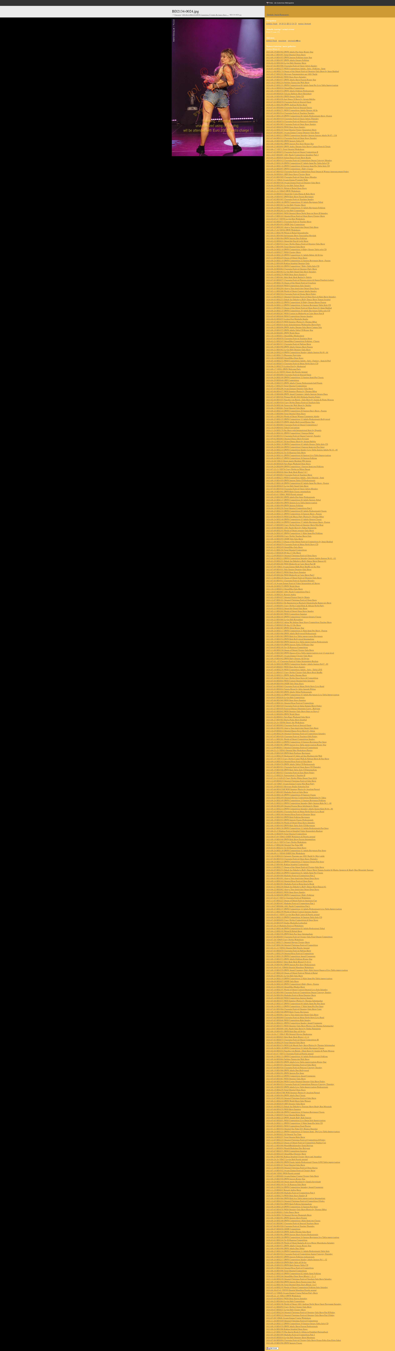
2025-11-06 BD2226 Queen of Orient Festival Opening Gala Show (294, 577)
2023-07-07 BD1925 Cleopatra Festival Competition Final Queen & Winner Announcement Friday (307, 171)
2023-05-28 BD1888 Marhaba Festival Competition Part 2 (290, 875)
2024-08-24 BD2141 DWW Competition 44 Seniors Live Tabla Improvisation (298, 455)
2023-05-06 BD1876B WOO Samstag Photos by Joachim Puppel (293, 789)
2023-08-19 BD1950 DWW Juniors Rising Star (285, 1178)
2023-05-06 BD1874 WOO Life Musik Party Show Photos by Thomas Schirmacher (300, 1045)
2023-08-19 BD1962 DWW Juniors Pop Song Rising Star (290, 143)
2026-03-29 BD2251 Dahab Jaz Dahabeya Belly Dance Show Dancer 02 (296, 561)
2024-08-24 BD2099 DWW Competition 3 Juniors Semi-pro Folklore (295, 466)
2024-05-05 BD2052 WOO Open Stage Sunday (285, 892)
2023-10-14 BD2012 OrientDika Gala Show (284, 588)
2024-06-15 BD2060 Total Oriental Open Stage (286, 413)
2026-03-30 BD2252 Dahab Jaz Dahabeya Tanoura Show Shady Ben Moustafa (299, 1106)
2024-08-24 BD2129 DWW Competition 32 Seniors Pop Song (292, 1206)
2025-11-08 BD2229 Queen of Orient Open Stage (286, 257)
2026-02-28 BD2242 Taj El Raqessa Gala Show (286, 452)
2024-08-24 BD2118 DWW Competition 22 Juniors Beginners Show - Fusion (298, 260)
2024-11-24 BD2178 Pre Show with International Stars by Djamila (293, 430)
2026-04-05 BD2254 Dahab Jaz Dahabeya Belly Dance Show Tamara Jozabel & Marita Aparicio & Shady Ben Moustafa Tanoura (319, 870)
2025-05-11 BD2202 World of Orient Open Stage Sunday (290, 611)
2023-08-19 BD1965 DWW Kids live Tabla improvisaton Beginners (294, 636)
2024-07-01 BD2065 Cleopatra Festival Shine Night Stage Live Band (295, 686)
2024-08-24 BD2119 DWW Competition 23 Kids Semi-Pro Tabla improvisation (299, 978)
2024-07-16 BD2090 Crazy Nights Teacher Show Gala (288, 536)
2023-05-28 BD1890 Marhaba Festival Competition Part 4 (290, 1192)
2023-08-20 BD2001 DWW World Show (283, 332)
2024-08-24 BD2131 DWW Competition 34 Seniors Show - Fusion (294, 513)
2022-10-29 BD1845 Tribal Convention (282, 427)
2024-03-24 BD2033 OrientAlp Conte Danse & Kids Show (290, 193)
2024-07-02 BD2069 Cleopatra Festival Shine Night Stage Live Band (295, 1017)
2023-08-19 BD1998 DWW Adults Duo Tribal (285, 1248)
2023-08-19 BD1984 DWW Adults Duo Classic (286, 1095)
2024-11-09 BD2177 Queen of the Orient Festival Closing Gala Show (295, 867)
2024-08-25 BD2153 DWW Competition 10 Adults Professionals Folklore (297, 1056)
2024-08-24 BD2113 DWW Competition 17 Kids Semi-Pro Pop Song (295, 1006)
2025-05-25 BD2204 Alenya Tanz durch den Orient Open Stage (292, 288)
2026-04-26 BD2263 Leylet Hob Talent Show (285, 185)
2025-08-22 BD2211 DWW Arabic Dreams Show (286, 675)
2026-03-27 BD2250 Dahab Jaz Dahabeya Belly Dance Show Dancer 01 (296, 886)
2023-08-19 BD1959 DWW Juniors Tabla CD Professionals (290, 480)
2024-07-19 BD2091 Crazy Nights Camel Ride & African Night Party (295, 605)
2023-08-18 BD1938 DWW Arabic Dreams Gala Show (288, 1231)
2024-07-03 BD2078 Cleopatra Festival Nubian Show (288, 950)
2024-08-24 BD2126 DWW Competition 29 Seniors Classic (291, 794)
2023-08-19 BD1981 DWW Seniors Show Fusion (286, 1217)
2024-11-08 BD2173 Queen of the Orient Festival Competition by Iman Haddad (299, 541)
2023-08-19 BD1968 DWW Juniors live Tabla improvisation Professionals (297, 641)
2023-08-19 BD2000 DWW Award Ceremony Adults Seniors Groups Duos (297, 394)
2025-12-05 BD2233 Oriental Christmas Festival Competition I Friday (295, 1201)
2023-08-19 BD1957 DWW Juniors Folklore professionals (290, 1256)
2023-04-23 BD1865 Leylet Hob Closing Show (286, 204)
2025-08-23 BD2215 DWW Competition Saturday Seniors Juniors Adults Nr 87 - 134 (301, 135)
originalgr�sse (294, 40)
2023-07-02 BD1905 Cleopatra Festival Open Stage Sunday (291, 124)
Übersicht (177, 15)
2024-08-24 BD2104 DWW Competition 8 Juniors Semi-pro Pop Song (295, 447)
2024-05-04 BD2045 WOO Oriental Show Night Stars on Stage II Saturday (297, 213)
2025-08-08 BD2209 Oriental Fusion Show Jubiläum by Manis (292, 806)
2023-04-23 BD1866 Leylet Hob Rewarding (284, 619)
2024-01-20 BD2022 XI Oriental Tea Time (283, 1134)
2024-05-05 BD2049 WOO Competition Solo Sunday (288, 285)
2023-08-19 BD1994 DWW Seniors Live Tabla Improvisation (291, 502)
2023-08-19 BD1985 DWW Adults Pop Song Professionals (290, 497)
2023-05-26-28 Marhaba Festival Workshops (285, 925)
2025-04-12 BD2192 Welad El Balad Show (284, 931)
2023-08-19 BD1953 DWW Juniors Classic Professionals (289, 819)
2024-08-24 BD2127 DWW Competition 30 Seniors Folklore (291, 458)
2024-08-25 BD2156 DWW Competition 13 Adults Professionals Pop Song (297, 828)
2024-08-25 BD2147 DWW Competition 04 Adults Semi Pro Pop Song (295, 1003)
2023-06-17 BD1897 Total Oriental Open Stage (286, 54)
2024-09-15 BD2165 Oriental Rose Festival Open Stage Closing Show (295, 216)
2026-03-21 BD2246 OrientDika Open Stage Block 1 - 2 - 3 (291, 1276)
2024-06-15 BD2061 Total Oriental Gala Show (285, 408)
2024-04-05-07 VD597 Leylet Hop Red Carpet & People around (293, 914)
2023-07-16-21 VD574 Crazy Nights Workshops (286, 842)
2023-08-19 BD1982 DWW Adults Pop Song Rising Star (289, 51)
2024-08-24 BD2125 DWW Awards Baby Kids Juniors (288, 1117)
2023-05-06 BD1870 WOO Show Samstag (283, 1109)
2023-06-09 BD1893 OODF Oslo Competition (285, 224)
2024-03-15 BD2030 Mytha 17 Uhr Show (283, 552)
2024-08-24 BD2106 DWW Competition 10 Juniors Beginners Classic (295, 1112)
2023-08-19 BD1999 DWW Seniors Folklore (284, 505)
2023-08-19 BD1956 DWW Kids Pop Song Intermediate (289, 934)
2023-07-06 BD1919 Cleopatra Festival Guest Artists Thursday (292, 118)
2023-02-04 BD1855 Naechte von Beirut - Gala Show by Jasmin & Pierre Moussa (300, 399)
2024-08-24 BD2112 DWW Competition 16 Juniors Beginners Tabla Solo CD (298, 305)
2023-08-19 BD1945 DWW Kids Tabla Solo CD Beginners (290, 825)
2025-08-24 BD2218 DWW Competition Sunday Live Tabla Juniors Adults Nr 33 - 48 (302, 449)
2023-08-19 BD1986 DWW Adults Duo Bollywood (287, 1070)
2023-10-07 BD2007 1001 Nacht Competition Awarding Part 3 (292, 154)
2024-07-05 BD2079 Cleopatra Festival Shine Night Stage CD (292, 544)
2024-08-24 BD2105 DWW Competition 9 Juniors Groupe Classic (293, 616)
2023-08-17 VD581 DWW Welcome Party (283, 369)
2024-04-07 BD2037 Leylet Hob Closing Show (286, 1309)
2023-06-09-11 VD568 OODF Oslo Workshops (285, 853)
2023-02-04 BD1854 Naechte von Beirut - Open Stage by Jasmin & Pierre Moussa (300, 1050)
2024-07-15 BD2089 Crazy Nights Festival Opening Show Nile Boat (294, 524)
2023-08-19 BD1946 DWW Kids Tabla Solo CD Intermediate (291, 769)
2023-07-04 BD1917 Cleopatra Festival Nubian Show (288, 344)
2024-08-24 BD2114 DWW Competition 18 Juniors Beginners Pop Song (296, 742)
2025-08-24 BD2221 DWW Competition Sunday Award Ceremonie (294, 1023)
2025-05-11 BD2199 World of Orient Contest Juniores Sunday (292, 911)
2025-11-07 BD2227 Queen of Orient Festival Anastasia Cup (291, 900)
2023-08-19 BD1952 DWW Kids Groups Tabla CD (287, 1265)
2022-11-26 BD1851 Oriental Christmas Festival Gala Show (291, 1064)
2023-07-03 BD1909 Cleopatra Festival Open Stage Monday (291, 177)
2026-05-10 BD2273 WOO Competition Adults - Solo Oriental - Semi (295, 477)
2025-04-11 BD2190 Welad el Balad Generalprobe (287, 232)
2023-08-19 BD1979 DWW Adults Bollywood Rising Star (290, 421)
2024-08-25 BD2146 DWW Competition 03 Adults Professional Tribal (295, 928)
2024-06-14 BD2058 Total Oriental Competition (286, 833)
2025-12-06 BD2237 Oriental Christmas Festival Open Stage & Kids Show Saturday (301, 296)
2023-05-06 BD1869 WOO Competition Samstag (286, 614)
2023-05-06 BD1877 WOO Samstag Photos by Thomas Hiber (291, 391)
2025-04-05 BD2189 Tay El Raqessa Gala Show (286, 1184)
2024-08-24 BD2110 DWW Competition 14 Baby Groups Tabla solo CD (296, 249)
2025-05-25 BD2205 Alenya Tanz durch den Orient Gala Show (292, 227)
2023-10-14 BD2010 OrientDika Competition (285, 88)
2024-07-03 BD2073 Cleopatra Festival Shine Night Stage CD (292, 363)
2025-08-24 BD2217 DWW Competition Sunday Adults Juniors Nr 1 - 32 (296, 1259)
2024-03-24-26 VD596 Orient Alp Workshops (285, 722)
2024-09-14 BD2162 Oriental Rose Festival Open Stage (289, 881)
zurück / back (271, 23)
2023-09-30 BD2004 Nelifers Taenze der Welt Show (287, 1059)
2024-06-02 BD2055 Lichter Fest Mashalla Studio (287, 319)
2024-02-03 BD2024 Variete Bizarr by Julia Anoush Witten (291, 689)
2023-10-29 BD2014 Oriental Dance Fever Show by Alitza (290, 730)
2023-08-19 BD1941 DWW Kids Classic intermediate (288, 491)
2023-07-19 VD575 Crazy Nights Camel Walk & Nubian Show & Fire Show (297, 758)
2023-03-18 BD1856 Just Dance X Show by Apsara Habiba (290, 99)
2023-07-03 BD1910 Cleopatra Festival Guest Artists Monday (292, 488)
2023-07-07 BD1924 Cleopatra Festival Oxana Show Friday (291, 293)
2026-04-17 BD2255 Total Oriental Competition (286, 385)
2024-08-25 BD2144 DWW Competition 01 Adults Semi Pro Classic (294, 872)
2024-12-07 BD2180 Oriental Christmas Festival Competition (292, 945)
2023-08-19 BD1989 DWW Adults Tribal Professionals (289, 691)
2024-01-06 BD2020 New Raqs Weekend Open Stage (288, 463)
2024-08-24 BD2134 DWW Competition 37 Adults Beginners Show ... (205, 15)
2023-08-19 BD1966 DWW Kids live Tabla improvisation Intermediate (295, 1198)
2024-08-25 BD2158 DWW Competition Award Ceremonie (290, 956)
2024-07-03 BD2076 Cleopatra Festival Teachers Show (289, 338)
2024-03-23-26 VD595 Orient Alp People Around (287, 371)
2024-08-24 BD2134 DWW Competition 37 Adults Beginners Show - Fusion (298, 522)
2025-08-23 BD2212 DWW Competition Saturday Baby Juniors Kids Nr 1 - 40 (298, 803)
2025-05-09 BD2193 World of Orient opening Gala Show (290, 530)
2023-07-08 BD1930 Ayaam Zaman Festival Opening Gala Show (293, 182)
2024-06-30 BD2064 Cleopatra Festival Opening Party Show (291, 268)
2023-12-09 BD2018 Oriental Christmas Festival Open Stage (291, 555)
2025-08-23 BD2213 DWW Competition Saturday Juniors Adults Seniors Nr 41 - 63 (301, 558)
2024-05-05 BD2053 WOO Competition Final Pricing (288, 1126)
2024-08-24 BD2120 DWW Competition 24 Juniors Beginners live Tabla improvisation (302, 1237)
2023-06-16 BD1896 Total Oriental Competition (286, 1270)
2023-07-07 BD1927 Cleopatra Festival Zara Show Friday (290, 772)
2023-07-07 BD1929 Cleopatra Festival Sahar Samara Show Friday (294, 705)
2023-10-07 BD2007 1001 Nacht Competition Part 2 (288, 591)
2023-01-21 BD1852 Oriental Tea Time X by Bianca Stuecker (292, 1128)
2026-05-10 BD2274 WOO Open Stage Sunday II (286, 1195)
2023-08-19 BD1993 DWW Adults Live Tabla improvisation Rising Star (296, 1062)
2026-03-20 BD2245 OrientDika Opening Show (286, 1153)
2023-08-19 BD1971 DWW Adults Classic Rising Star (288, 1245)
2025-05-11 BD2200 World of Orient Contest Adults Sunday (291, 291)
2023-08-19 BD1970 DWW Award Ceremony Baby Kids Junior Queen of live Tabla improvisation (307, 970)
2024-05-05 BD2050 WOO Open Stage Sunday (285, 127)
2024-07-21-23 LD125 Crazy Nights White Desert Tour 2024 (291, 778)
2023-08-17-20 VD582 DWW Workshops (283, 229)
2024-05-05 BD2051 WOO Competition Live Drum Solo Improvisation (296, 1120)
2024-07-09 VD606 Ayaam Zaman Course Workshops (288, 1318)
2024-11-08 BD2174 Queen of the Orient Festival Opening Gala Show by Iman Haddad (302, 71)
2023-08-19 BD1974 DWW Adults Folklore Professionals (290, 90)
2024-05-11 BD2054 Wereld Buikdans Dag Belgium (288, 1148)
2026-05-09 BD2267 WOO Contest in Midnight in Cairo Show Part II (295, 313)
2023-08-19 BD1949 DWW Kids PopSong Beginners (288, 753)
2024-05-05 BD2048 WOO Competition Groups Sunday (289, 316)
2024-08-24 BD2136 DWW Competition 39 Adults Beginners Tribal (294, 202)
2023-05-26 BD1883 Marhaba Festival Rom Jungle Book (290, 883)
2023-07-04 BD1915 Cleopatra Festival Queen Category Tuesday (293, 435)
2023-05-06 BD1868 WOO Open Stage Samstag (286, 700)
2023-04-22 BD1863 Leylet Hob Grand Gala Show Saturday (291, 271)
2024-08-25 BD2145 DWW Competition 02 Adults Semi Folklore (293, 1273)
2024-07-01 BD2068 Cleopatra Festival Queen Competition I (291, 424)
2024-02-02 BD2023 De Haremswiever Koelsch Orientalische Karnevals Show (298, 602)
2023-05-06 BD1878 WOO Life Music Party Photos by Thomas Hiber (295, 516)
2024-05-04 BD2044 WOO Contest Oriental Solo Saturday (290, 680)
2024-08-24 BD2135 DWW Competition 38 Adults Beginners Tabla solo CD (298, 310)
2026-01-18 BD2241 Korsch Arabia (281, 594)
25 (296, 23)
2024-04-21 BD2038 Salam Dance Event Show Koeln (288, 157)
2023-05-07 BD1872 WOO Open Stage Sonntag (286, 572)
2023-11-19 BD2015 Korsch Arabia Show (283, 1190)
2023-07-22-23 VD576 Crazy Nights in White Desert (288, 469)
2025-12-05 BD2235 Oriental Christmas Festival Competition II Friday (295, 1139)
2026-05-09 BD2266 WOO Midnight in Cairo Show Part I (290, 575)
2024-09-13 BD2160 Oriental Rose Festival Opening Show (290, 814)
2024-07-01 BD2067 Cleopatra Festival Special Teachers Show (292, 1223)
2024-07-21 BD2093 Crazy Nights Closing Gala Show (289, 1306)
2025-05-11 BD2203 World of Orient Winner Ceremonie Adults (292, 416)
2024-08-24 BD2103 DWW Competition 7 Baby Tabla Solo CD (292, 266)
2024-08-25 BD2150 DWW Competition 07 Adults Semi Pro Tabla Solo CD (297, 163)
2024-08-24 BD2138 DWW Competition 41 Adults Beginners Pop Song (296, 850)
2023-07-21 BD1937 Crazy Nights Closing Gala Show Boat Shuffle (294, 672)
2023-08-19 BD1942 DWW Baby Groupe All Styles (287, 658)
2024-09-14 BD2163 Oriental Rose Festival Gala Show (289, 761)
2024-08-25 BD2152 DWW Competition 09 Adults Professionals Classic (296, 511)
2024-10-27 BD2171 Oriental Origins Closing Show (288, 942)
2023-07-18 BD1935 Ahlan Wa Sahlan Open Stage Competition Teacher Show (299, 622)
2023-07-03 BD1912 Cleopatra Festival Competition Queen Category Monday (299, 160)
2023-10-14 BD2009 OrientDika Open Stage (284, 357)
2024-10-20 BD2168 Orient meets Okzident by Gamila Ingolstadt (293, 1181)
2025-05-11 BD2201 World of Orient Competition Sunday (290, 739)
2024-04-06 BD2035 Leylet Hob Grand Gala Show (287, 485)
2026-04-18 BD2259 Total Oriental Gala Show (285, 1042)
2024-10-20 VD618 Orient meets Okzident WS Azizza (288, 460)
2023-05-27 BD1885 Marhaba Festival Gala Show (287, 792)
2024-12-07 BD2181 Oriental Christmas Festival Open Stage (291, 600)
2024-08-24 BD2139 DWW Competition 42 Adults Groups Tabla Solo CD (297, 444)
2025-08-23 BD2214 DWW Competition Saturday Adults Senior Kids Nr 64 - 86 (299, 808)
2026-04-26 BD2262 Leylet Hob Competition (285, 210)
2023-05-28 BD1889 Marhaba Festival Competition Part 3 (290, 1334)
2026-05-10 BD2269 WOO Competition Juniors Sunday (289, 998)
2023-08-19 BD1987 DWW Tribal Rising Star (285, 627)
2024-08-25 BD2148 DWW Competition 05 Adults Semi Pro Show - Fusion (297, 483)
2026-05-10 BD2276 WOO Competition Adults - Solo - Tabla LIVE (294, 669)
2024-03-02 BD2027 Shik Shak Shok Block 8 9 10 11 (288, 961)
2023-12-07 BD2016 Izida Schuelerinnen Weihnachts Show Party (293, 324)
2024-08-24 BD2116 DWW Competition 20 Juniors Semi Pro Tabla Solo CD (298, 165)
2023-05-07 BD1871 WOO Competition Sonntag (286, 1151)
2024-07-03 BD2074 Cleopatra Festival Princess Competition (292, 121)
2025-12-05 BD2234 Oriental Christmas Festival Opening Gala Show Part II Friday (300, 1312)
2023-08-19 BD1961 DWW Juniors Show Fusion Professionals (292, 1234)
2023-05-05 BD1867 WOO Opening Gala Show (286, 1078)
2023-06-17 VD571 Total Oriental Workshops (285, 149)
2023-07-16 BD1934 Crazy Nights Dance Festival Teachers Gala (293, 402)
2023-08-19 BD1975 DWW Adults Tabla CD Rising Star (289, 330)
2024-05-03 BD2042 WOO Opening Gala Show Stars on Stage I (292, 711)
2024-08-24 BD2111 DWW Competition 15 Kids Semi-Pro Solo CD (294, 1123)
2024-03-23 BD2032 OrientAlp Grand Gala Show (286, 608)
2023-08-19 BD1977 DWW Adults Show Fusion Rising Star (291, 79)
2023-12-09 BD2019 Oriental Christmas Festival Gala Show (291, 780)
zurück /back (271, 40)
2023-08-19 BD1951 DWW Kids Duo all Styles (286, 1031)
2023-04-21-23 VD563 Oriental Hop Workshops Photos (289, 750)
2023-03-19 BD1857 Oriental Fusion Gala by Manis (288, 597)
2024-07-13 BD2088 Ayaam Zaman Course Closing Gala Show (292, 1176)
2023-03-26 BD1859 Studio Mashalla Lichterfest (286, 922)
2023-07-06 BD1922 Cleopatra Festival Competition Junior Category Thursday (299, 1254)
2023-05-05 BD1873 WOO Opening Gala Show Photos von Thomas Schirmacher (299, 1025)
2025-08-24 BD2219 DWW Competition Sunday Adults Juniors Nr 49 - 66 (297, 352)
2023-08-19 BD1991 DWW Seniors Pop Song (285, 1073)
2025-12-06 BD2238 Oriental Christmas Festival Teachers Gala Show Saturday (299, 1279)
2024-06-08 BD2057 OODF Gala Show (282, 981)
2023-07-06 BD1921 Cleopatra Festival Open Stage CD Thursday (293, 767)
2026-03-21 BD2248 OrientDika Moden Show (285, 986)
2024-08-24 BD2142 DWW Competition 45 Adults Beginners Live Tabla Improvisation (302, 694)
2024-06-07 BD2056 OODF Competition (283, 1228)
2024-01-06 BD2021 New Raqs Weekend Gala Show (288, 716)
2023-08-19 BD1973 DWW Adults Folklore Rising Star (289, 959)
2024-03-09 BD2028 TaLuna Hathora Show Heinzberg (289, 93)
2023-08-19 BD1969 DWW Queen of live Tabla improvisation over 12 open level (300, 652)
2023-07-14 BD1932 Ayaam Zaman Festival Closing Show (290, 1170)
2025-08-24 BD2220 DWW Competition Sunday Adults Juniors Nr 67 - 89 (297, 664)
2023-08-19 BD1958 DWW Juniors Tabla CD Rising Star (290, 644)
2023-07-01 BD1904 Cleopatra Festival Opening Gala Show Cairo (294, 1009)
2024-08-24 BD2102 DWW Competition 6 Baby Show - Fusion (292, 984)
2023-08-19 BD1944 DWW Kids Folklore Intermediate (289, 1203)
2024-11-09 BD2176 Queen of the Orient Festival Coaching (291, 282)
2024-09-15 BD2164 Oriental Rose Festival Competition (290, 1267)
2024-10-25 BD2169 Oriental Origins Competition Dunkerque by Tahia (296, 797)
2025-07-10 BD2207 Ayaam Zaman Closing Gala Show (289, 655)
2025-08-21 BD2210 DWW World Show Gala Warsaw (288, 1100)
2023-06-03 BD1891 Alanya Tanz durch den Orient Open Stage (292, 878)
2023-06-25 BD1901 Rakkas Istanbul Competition (287, 864)
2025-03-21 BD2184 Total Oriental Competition (286, 550)
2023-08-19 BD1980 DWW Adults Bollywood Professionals (291, 633)
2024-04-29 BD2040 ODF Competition (282, 380)
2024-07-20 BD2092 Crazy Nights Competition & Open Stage (292, 920)
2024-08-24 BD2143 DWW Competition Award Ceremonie (290, 1075)
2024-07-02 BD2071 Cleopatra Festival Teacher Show (288, 221)
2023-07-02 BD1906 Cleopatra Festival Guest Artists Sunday (291, 65)
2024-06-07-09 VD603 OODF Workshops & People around (290, 836)
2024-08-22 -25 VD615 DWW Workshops (283, 1295)
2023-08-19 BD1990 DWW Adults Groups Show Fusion (289, 346)
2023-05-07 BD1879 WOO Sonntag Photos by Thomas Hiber (291, 321)
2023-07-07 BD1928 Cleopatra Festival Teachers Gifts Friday (291, 736)
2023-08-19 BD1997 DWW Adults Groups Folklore (287, 60)
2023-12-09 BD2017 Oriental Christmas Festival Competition (292, 747)
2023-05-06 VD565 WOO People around (283, 1173)
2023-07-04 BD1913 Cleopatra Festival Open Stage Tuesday (291, 138)
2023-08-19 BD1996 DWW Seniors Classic (284, 1343)
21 (285, 23)
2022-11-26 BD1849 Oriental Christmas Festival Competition (292, 1320)
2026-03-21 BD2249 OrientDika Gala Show (284, 547)
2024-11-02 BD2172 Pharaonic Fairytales (283, 355)
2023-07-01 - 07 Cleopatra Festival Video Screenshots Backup (292, 661)
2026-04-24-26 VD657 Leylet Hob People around (287, 1159)
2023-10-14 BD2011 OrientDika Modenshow (285, 335)
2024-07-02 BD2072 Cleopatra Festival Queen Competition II (292, 152)
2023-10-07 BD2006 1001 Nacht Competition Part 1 (288, 906)
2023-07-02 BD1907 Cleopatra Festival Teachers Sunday (290, 199)
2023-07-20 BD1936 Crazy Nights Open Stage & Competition (292, 678)
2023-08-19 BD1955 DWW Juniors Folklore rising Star (289, 57)
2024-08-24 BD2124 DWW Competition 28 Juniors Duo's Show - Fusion (296, 410)
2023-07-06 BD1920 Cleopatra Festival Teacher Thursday (290, 1226)
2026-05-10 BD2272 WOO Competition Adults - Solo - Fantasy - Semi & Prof (298, 360)
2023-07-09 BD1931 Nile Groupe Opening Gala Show (288, 569)
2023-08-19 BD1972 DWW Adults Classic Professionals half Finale (294, 383)
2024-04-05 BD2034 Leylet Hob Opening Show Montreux (290, 1337)
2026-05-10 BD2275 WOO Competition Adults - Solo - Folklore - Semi (295, 68)
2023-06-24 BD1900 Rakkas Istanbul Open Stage (287, 1329)
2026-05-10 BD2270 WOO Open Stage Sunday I (286, 274)
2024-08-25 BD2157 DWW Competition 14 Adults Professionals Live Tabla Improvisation (304, 908)
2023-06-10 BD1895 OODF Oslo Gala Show (284, 538)
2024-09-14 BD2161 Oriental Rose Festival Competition (290, 703)
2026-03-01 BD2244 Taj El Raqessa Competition (286, 1240)
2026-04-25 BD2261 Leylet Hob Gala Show (284, 975)
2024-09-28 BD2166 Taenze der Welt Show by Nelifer (288, 405)
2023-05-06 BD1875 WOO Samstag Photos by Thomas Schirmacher (294, 1000)
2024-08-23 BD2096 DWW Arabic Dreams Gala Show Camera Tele (294, 327)
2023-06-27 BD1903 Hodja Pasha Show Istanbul (286, 719)
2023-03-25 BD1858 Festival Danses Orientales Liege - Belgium (293, 708)
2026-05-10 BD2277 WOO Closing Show (283, 252)
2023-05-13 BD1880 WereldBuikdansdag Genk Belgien (289, 1145)
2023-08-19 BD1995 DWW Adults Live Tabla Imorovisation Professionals (297, 1087)
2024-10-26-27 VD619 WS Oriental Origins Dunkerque (289, 1034)
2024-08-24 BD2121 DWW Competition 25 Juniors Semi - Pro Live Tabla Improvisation (303, 1131)
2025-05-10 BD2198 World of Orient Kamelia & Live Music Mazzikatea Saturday (300, 1242)
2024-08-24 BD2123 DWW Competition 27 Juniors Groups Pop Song (295, 861)
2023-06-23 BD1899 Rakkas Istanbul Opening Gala (288, 263)
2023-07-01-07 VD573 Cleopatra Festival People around (290, 1053)
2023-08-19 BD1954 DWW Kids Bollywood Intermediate (290, 639)
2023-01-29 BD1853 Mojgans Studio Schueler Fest (287, 786)
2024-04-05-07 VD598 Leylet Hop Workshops (285, 218)
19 (280, 23)
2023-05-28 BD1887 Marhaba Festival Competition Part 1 (290, 903)
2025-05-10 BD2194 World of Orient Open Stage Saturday (290, 822)
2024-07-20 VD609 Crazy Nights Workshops (285, 939)
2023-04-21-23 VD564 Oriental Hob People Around (288, 947)
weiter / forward (304, 23)
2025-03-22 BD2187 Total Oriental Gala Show (285, 1164)
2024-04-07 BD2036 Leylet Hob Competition (285, 697)
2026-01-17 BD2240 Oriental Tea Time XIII (284, 844)
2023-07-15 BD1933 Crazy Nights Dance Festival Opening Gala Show (295, 243)
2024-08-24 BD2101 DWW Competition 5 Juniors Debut (290, 433)
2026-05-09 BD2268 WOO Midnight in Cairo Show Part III (290, 563)
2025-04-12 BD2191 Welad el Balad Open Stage (286, 188)
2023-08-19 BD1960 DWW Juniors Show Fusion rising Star (291, 1281)
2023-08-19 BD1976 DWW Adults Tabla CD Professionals (290, 764)
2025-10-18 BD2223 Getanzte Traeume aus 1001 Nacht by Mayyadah (295, 856)
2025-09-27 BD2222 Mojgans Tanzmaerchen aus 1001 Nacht (291, 74)
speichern (282, 40)
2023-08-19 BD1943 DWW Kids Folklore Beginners (288, 817)
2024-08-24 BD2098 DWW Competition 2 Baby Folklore (290, 895)
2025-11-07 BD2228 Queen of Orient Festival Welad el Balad (292, 972)
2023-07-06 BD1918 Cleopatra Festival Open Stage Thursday (292, 858)
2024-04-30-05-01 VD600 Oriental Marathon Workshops (290, 967)
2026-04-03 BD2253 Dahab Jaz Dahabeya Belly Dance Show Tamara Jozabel (298, 299)
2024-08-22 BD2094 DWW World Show (283, 714)
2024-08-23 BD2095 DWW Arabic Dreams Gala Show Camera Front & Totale (298, 146)
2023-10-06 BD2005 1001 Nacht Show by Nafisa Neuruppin (291, 527)
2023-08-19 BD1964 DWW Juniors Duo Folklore (286, 238)
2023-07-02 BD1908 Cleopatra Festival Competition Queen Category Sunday (298, 992)
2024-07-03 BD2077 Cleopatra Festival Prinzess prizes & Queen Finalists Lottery (300, 280)
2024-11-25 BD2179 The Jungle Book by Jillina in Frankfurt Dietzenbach (297, 1331)
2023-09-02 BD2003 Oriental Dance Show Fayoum (287, 438)
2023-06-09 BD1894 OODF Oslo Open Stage (285, 683)
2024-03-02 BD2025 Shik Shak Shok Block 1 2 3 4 (287, 1036)
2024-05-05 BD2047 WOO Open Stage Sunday (285, 666)
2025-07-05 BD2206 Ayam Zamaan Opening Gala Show (289, 388)
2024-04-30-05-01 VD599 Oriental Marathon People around (291, 1290)
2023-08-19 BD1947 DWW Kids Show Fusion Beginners (290, 196)
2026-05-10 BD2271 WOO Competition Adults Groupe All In (292, 110)
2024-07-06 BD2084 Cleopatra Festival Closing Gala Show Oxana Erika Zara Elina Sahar (303, 1340)
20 (282, 23)
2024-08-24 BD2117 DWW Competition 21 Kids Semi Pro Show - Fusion (296, 630)
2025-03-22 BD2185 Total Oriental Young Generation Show (291, 129)
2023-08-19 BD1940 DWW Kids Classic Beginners (287, 1011)
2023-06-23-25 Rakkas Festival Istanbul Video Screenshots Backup (294, 831)
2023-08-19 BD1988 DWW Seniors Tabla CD (285, 140)
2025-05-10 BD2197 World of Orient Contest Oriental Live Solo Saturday (297, 989)
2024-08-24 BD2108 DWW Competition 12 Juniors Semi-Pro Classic (295, 377)
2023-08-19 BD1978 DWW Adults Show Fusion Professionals (292, 1326)
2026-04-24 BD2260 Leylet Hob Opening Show (286, 63)
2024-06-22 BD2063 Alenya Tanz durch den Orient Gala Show (292, 1014)
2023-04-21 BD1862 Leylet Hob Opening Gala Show (288, 349)
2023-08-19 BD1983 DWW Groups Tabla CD (285, 96)
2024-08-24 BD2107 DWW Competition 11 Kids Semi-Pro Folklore (294, 533)
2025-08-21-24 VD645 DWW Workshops (283, 191)
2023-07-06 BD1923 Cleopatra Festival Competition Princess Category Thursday (300, 1084)
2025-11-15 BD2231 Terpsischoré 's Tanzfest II (285, 775)
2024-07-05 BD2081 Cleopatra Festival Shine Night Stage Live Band (295, 811)
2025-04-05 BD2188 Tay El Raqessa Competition (287, 647)
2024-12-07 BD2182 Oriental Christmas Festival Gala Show (291, 1098)
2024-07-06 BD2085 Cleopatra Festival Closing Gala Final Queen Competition (299, 936)
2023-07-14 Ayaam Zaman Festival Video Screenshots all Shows (293, 583)
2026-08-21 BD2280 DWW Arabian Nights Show (286, 104)
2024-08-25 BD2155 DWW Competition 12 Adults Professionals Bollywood (298, 419)
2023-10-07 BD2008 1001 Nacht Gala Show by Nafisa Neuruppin (293, 1028)
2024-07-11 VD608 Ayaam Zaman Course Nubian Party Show (292, 1292)
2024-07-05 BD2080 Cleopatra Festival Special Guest (288, 374)
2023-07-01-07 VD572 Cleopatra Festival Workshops (288, 897)
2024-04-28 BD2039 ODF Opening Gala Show (285, 1103)
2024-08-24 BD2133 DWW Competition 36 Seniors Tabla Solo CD (294, 917)
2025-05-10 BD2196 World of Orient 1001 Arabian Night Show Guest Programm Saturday (303, 1304)
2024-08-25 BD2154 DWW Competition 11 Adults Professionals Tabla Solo (298, 1251)
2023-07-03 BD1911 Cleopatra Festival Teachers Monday (290, 580)
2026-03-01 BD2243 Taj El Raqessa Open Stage (286, 847)
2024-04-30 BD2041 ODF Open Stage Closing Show (288, 174)
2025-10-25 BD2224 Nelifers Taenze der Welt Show (287, 82)
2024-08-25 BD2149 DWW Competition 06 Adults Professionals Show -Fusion (299, 115)
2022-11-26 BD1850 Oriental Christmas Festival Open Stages (292, 1167)
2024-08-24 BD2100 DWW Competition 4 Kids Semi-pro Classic (293, 1220)
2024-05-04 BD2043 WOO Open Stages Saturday (286, 1298)
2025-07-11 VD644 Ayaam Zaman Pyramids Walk (287, 179)
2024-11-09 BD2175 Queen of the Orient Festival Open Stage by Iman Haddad (299, 307)
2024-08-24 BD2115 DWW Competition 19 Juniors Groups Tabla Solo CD (297, 1323)
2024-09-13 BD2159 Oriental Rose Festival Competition (290, 953)
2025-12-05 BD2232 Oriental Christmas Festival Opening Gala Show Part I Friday (300, 1315)
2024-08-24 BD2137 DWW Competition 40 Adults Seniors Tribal (293, 499)
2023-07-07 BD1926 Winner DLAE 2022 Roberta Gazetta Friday (293, 396)
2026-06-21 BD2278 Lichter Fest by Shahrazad (286, 366)
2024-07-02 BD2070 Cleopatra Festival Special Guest (288, 101)
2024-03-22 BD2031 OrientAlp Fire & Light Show (287, 241)
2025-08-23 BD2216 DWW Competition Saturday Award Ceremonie (294, 1187)
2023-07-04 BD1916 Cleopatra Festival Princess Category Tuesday (294, 1067)
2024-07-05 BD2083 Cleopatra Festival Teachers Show (289, 474)
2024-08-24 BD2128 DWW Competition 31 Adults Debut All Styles (294, 255)
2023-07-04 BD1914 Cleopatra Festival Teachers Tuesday (290, 113)
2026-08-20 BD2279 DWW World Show (283, 586)
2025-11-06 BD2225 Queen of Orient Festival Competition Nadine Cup (296, 1142)
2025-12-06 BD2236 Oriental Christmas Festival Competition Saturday (296, 733)
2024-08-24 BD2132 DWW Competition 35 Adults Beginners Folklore (295, 207)
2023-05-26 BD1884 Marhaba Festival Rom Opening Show (291, 995)
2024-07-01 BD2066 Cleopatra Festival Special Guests (289, 107)
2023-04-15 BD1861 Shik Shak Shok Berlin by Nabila (289, 277)
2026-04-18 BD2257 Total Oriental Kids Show (285, 1137)
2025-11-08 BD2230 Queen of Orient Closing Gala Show (290, 650)
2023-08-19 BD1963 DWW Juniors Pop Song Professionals (290, 964)
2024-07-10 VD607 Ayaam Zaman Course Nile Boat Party (290, 783)
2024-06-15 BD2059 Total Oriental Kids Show (285, 1114)
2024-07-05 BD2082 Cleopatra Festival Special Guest (288, 725)
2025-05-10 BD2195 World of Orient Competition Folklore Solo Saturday (297, 1287)
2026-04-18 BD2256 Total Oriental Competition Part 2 (289, 508)
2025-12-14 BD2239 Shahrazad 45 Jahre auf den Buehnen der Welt (294, 755)
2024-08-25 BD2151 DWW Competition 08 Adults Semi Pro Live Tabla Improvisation (302, 85)
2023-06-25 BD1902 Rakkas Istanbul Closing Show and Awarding (294, 1156)
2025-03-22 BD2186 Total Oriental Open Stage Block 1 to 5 (291, 1284)
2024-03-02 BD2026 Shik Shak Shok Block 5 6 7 (287, 472)
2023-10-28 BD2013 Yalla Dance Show (282, 1212)
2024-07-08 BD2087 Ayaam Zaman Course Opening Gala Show (292, 132)
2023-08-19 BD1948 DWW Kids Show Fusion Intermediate (291, 839)
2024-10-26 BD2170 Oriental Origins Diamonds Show (289, 1215)
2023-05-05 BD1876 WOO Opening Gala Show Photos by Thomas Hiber (296, 1209)
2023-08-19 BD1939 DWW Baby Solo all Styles (286, 1262)
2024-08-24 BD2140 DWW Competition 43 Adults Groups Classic (294, 519)
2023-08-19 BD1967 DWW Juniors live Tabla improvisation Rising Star (296, 744)
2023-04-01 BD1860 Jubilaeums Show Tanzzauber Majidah (291, 235)
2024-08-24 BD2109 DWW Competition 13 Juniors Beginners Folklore (296, 800)
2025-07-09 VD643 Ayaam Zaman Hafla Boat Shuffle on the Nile (293, 566)
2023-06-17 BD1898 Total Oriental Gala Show (285, 246)
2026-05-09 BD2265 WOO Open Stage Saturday (286, 76)
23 (290, 23)
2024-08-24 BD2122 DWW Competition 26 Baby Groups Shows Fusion (296, 302)
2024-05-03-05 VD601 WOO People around (284, 494)
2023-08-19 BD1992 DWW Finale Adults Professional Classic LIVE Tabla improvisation (303, 1162)
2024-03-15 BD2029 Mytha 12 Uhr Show (283, 625)
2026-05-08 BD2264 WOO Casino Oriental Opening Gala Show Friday (295, 1081)
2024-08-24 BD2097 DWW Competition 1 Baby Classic (289, 168)
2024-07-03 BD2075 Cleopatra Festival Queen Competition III (292, 1039)
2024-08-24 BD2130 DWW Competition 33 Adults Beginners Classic (295, 1048)
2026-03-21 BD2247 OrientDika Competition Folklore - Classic (293, 341)
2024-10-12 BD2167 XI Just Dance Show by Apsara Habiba (291, 441)
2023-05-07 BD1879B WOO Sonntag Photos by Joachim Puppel (293, 1092)
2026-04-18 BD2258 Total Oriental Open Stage (286, 1089)
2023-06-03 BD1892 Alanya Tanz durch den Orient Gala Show (292, 728)
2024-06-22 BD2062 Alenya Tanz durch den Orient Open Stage (292, 889)
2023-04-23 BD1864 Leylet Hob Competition (285, 1301)
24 (293, 23)
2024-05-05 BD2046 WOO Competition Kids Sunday (288, 1020)
